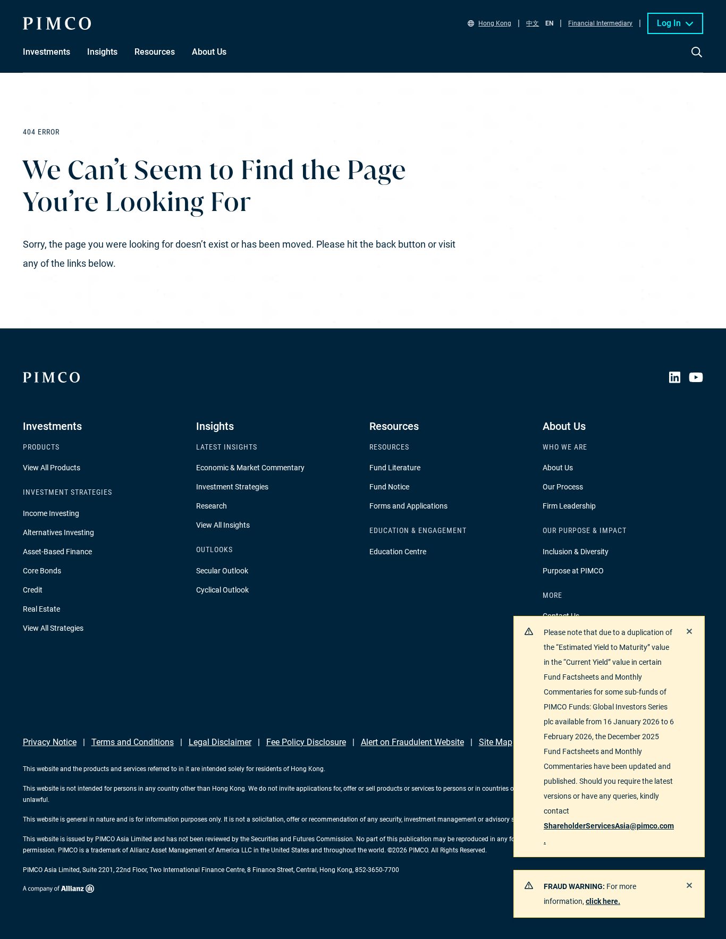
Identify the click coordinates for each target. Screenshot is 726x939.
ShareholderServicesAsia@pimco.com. (609, 833)
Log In (669, 23)
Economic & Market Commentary (250, 467)
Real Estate (41, 609)
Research (211, 506)
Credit (33, 590)
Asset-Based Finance (57, 551)
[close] (689, 631)
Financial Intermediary (600, 23)
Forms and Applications (408, 506)
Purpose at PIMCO (573, 570)
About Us (558, 467)
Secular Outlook (222, 570)
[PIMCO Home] (57, 23)
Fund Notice (389, 487)
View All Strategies (53, 628)
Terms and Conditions (132, 742)
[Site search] (696, 59)
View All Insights (223, 525)
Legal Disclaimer (220, 742)
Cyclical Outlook (222, 590)
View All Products (51, 467)
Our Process (563, 487)
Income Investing (51, 513)
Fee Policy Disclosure (306, 742)
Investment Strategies (232, 487)
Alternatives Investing (58, 532)
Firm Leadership (569, 506)
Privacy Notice (50, 742)
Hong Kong (494, 23)
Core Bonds (42, 570)
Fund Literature (394, 467)
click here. (603, 901)
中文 (532, 23)
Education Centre (397, 551)
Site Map (495, 742)
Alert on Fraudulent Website (412, 742)
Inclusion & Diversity (576, 551)
